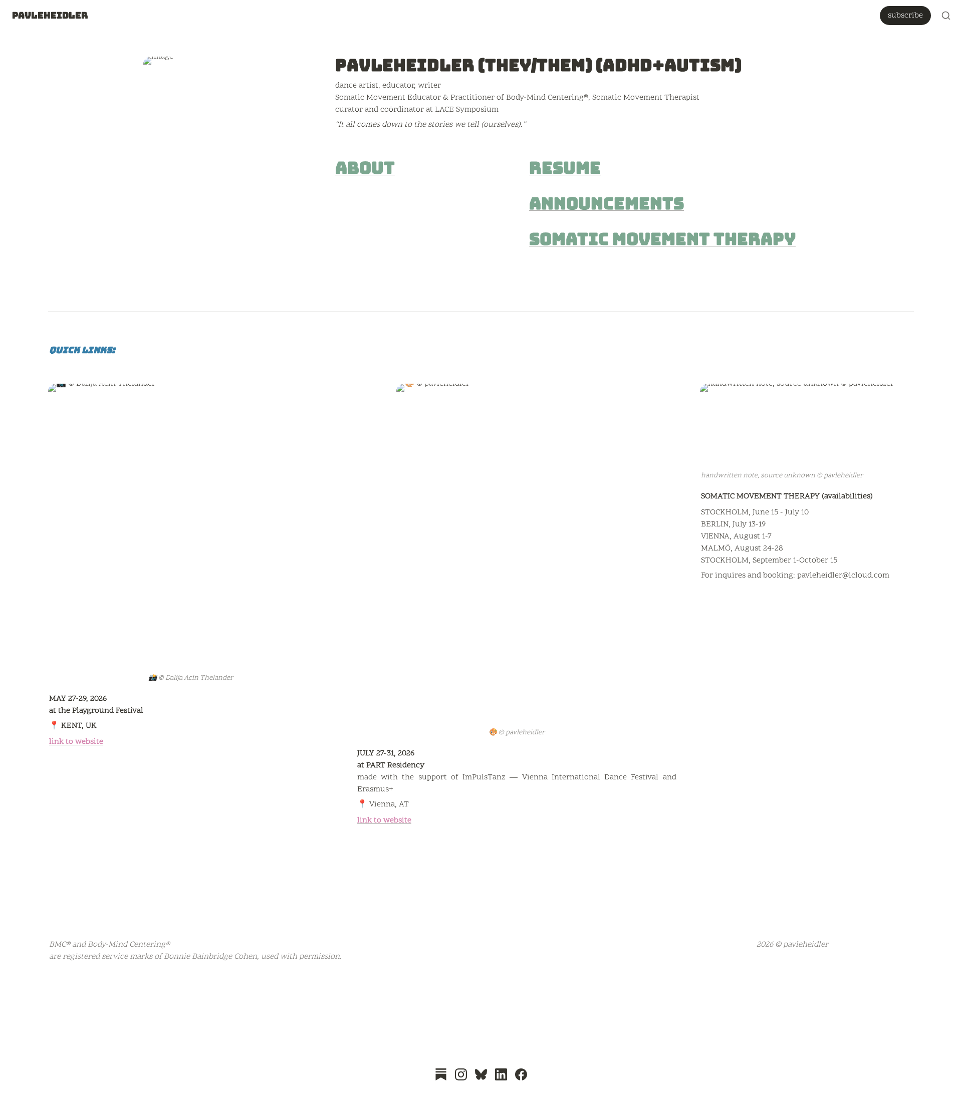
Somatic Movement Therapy (662, 239)
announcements (606, 203)
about (365, 168)
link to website (76, 741)
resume (565, 168)
